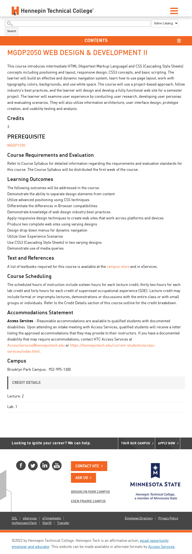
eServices (30, 518)
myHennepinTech (24, 523)
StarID (47, 523)
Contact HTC (87, 466)
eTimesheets (51, 518)
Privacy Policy (168, 518)
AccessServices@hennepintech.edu (36, 346)
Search (11, 31)
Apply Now (166, 443)
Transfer (63, 523)
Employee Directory (139, 518)
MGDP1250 (16, 146)
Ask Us (81, 478)
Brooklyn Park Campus (90, 492)
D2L (14, 518)
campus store (118, 267)
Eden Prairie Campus (88, 501)
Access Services (161, 547)
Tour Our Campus (135, 443)
